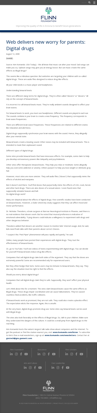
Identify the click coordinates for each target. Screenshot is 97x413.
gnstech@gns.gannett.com (19, 338)
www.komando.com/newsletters (60, 335)
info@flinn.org (55, 398)
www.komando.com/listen (65, 332)
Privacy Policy (58, 403)
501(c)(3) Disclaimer (71, 403)
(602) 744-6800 (42, 398)
